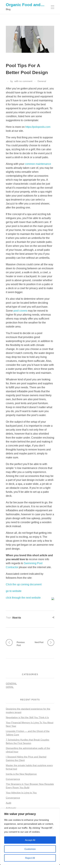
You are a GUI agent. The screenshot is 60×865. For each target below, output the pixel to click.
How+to (16, 617)
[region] (30, 836)
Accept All (30, 840)
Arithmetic (11, 808)
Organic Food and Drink (29, 4)
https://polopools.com (37, 126)
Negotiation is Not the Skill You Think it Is (27, 717)
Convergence (13, 779)
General (42, 81)
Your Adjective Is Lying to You (21, 792)
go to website (14, 591)
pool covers (20, 310)
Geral (10, 687)
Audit (8, 803)
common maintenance (38, 163)
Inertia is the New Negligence (21, 774)
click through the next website (23, 597)
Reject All (30, 858)
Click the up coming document (24, 584)
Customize (30, 849)
